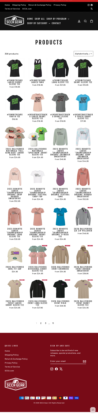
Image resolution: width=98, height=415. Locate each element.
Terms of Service (12, 9)
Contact (56, 23)
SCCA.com (27, 9)
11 (53, 323)
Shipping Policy (19, 5)
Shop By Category (37, 23)
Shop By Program (57, 19)
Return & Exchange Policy (39, 5)
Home (7, 5)
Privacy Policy (60, 5)
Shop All (40, 19)
